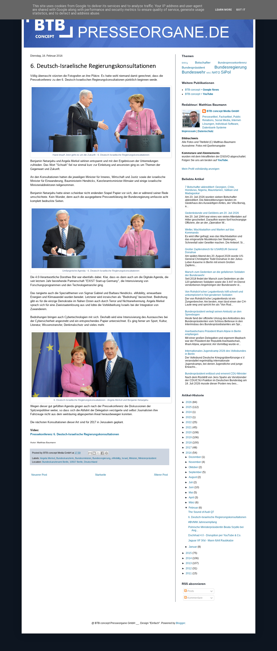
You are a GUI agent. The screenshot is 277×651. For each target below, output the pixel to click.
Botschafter (203, 62)
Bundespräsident (193, 67)
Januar (193, 546)
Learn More (223, 9)
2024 (189, 412)
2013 (189, 563)
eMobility (116, 458)
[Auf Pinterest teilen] (106, 453)
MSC (208, 73)
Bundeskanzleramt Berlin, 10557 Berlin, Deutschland (69, 462)
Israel (125, 458)
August (193, 477)
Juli (191, 482)
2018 (189, 442)
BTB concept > (202, 89)
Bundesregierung (101, 458)
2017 (189, 447)
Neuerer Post (39, 474)
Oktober (194, 467)
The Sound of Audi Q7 (201, 511)
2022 (189, 422)
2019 (189, 437)
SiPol (226, 72)
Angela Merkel (47, 458)
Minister (133, 458)
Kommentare (195, 597)
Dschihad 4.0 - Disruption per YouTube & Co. (214, 535)
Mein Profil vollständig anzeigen (200, 168)
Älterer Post (161, 474)
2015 (189, 553)
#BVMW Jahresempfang (202, 522)
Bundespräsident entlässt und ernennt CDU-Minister (215, 373)
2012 (189, 568)
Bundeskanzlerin (65, 458)
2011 (189, 573)
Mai (191, 492)
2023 (189, 417)
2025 (189, 407)
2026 (189, 402)
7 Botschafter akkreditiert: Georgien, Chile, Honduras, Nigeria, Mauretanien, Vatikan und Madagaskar (211, 190)
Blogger (180, 623)
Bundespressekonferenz (232, 62)
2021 (189, 427)
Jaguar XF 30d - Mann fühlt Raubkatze (211, 540)
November (195, 462)
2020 (189, 432)
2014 (189, 558)
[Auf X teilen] (98, 453)
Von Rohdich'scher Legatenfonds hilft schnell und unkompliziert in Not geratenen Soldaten (214, 293)
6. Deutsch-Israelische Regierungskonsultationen (217, 517)
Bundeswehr (193, 72)
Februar (194, 507)
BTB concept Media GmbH (223, 111)
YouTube (222, 160)
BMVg (185, 63)
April (192, 497)
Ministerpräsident (147, 458)
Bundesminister (83, 458)
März (192, 502)
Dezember (195, 457)
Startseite (100, 474)
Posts (190, 591)
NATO (216, 72)
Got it (240, 9)
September (195, 472)
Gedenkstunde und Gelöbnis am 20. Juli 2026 (212, 212)
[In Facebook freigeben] (102, 453)
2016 (189, 452)
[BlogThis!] (94, 453)
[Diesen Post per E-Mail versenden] (90, 453)
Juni (191, 487)
